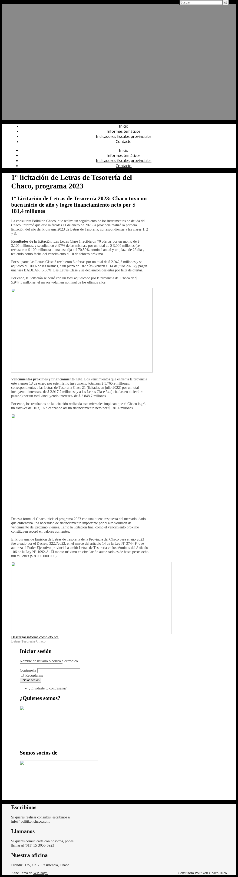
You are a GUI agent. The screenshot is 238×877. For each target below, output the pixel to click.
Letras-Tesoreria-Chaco (28, 641)
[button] (35, 637)
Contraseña (28, 670)
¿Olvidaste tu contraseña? (47, 688)
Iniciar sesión (31, 680)
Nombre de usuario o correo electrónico (49, 661)
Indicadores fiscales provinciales (124, 136)
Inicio (123, 126)
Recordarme (34, 675)
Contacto (124, 141)
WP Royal (40, 873)
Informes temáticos (124, 131)
